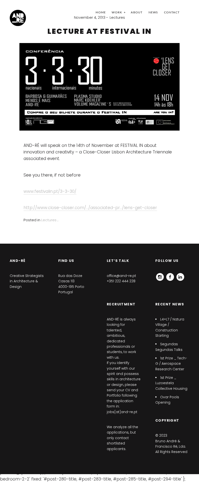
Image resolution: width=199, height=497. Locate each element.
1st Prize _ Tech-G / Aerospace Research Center (171, 364)
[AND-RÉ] (18, 18)
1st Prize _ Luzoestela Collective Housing (171, 383)
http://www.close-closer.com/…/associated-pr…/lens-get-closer (90, 208)
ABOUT (136, 12)
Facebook (170, 275)
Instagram (160, 275)
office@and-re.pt (121, 275)
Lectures (117, 17)
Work (117, 12)
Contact (172, 12)
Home (101, 12)
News (153, 12)
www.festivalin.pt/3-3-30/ (50, 191)
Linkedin (180, 275)
